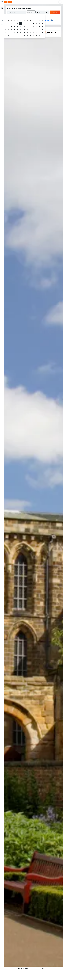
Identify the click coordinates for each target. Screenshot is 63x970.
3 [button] (39, 23)
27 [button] (20, 32)
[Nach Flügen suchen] (2, 5)
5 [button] (17, 23)
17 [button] (11, 29)
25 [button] (14, 32)
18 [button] (14, 29)
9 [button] (36, 26)
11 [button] (14, 26)
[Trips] (2, 20)
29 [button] (5, 35)
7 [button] (30, 26)
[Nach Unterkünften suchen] (2, 8)
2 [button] (36, 23)
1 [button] (33, 23)
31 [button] (39, 35)
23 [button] (8, 32)
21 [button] (30, 32)
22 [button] (5, 32)
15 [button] (5, 29)
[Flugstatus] (2, 17)
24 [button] (11, 32)
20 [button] (20, 29)
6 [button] (20, 23)
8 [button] (33, 26)
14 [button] (30, 29)
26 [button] (17, 32)
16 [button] (8, 29)
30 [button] (8, 35)
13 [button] (20, 26)
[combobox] (17, 12)
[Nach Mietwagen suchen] (2, 11)
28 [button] (30, 35)
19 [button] (17, 29)
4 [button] (14, 23)
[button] (2, 2)
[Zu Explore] (2, 14)
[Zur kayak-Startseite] (8, 2)
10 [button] (11, 26)
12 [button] (17, 26)
